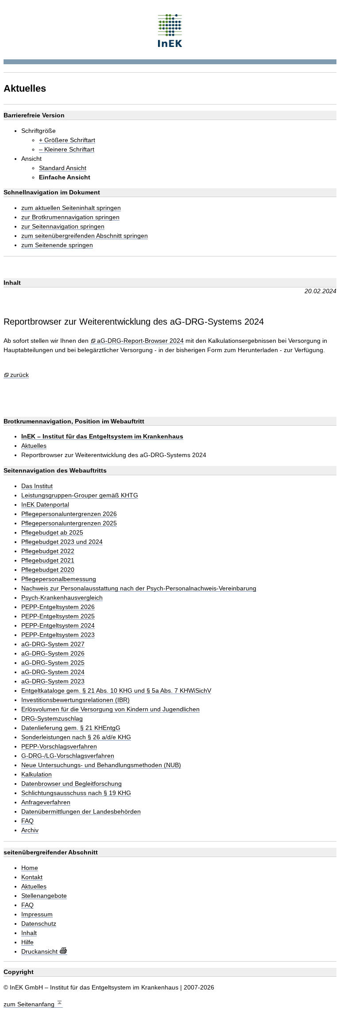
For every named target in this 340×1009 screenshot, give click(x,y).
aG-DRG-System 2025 (53, 663)
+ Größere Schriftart (67, 140)
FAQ (27, 821)
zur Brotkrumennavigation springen (70, 217)
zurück (19, 375)
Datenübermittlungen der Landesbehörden (81, 811)
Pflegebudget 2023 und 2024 (62, 542)
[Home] (170, 29)
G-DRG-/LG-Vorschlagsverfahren (67, 756)
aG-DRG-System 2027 (53, 644)
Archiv (30, 830)
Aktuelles (33, 445)
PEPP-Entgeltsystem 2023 (58, 635)
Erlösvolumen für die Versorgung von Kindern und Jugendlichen (110, 709)
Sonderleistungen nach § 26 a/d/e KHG (76, 737)
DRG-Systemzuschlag (52, 718)
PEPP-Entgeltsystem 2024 (58, 625)
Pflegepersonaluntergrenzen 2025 (69, 523)
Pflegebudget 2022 (47, 551)
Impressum (37, 914)
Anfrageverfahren (45, 802)
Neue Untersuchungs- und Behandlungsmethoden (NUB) (101, 765)
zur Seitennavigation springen (62, 226)
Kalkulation (36, 774)
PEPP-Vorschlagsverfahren (59, 746)
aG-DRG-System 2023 (53, 681)
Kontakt (31, 877)
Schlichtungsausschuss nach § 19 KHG (76, 793)
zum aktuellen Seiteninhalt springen (71, 208)
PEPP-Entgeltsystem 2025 (58, 616)
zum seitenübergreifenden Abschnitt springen (84, 236)
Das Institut (37, 486)
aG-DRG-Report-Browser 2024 (140, 341)
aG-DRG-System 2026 (53, 653)
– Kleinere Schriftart (66, 149)
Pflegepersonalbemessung (58, 579)
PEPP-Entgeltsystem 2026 (58, 607)
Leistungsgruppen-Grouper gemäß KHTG (79, 495)
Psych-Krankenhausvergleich (62, 597)
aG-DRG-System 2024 (53, 672)
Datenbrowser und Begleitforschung (71, 783)
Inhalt (29, 933)
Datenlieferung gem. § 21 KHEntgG (70, 728)
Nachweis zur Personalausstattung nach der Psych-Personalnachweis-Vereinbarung (138, 588)
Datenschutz (38, 923)
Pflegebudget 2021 (47, 560)
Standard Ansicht (62, 168)
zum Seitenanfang (30, 1004)
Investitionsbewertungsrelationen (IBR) (75, 700)
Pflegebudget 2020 (47, 570)
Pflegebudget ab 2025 (52, 532)
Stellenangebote (44, 896)
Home (29, 868)
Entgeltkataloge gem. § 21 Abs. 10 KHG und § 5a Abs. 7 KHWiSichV (116, 690)
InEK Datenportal (45, 504)
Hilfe (27, 942)
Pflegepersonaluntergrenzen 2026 (69, 514)
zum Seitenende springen (57, 245)
